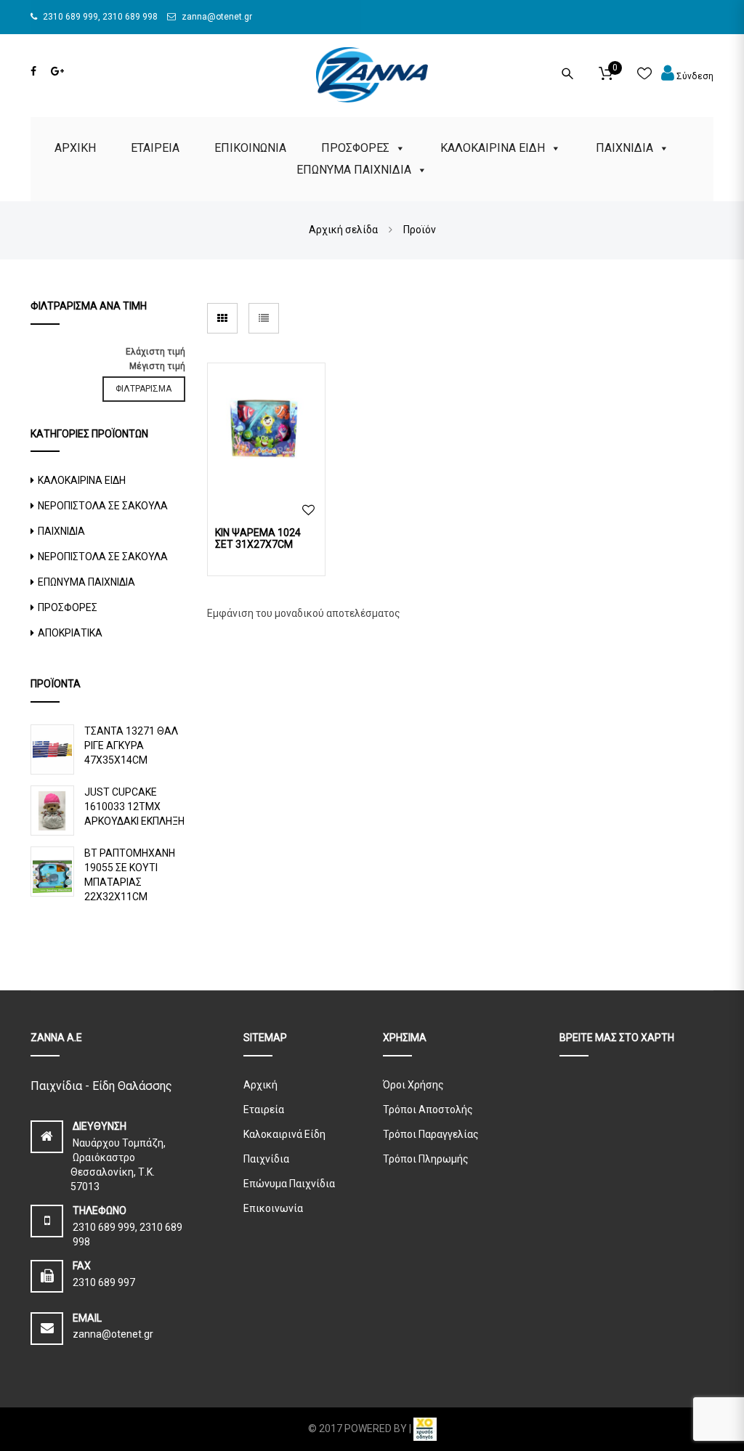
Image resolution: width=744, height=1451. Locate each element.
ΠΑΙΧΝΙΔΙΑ (624, 148)
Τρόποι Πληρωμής (426, 1159)
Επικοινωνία (273, 1208)
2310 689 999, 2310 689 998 (99, 17)
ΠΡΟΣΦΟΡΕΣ (355, 148)
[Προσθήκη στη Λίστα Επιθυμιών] (308, 510)
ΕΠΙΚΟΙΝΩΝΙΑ (250, 148)
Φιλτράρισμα (143, 389)
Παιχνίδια (266, 1159)
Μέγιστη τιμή (157, 366)
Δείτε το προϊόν (266, 430)
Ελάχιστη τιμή (155, 352)
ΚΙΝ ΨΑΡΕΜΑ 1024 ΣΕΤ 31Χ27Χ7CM (258, 539)
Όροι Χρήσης (413, 1085)
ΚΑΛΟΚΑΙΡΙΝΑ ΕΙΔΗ (492, 148)
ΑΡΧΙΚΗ (75, 148)
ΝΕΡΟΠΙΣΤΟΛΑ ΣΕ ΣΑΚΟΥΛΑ (103, 506)
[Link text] (33, 71)
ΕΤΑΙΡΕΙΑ (155, 148)
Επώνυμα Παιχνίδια (289, 1183)
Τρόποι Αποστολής (428, 1109)
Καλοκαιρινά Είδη (284, 1134)
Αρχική (260, 1085)
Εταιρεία (263, 1109)
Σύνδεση (693, 76)
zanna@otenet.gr (215, 17)
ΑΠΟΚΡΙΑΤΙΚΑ (70, 633)
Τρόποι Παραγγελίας (431, 1134)
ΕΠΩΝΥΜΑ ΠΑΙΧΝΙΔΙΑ (353, 170)
